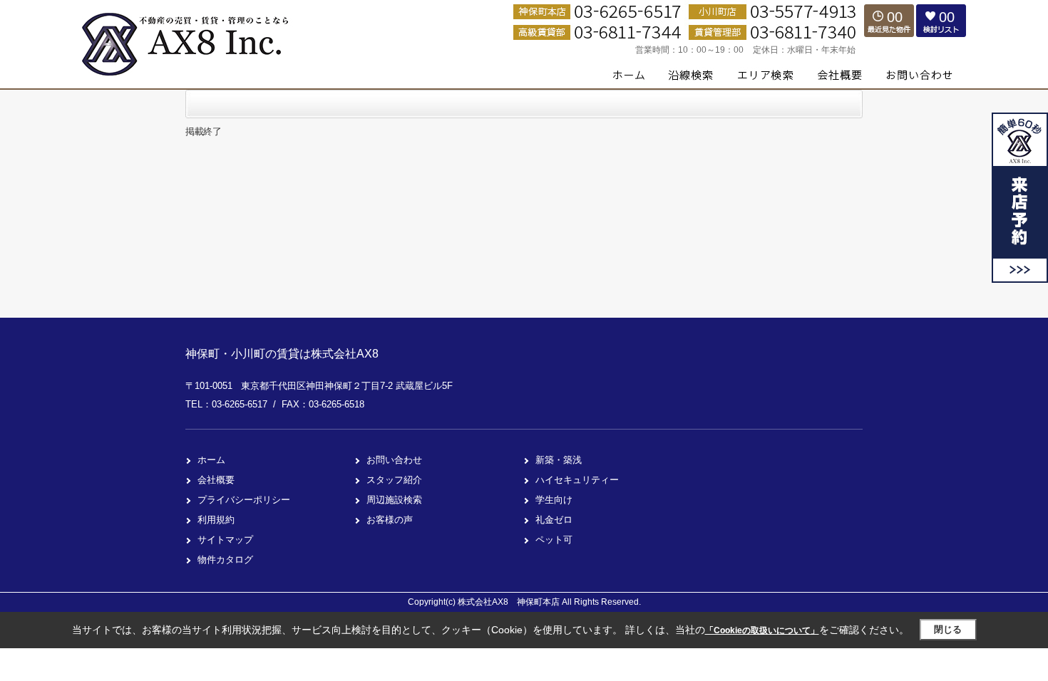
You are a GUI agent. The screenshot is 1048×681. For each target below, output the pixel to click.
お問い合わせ (394, 459)
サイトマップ (225, 539)
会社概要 (216, 479)
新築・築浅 (558, 459)
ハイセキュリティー (577, 479)
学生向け (553, 499)
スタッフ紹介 (394, 479)
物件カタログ (225, 559)
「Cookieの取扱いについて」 (762, 630)
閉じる (948, 629)
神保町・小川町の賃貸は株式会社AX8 (282, 354)
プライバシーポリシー (243, 499)
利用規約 (216, 519)
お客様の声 (389, 519)
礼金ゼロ (553, 519)
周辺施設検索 (394, 499)
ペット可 (553, 539)
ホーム (211, 459)
